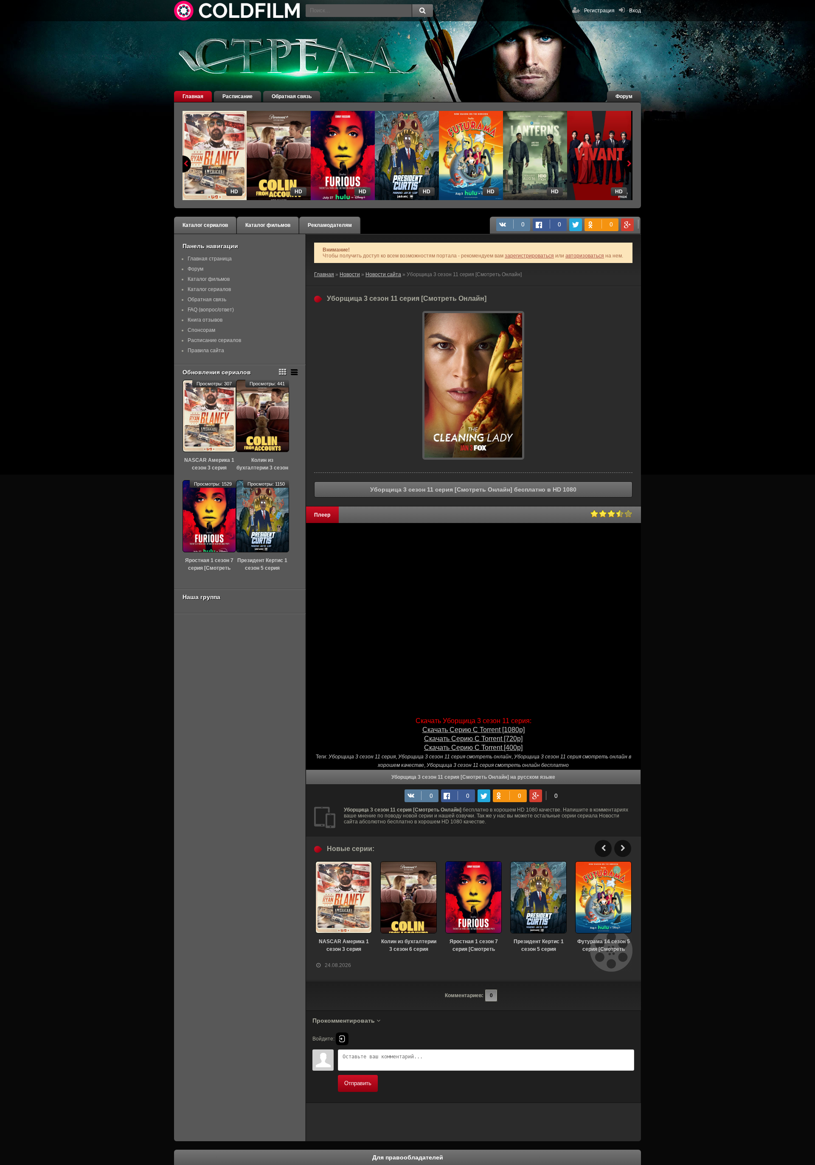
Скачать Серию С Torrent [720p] (473, 738)
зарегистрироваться (529, 256)
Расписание (237, 96)
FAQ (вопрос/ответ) (211, 310)
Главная (193, 96)
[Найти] (422, 10)
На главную (237, 10)
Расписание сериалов (214, 340)
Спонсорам (201, 330)
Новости (350, 274)
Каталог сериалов (205, 225)
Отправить (357, 1083)
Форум (623, 96)
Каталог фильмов (267, 225)
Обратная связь (292, 96)
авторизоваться (584, 256)
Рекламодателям (330, 225)
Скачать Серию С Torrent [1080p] (473, 729)
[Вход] (342, 1038)
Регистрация (599, 11)
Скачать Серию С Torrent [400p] (473, 747)
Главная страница (210, 259)
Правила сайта (206, 350)
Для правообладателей (407, 1157)
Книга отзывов (205, 320)
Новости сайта (383, 274)
